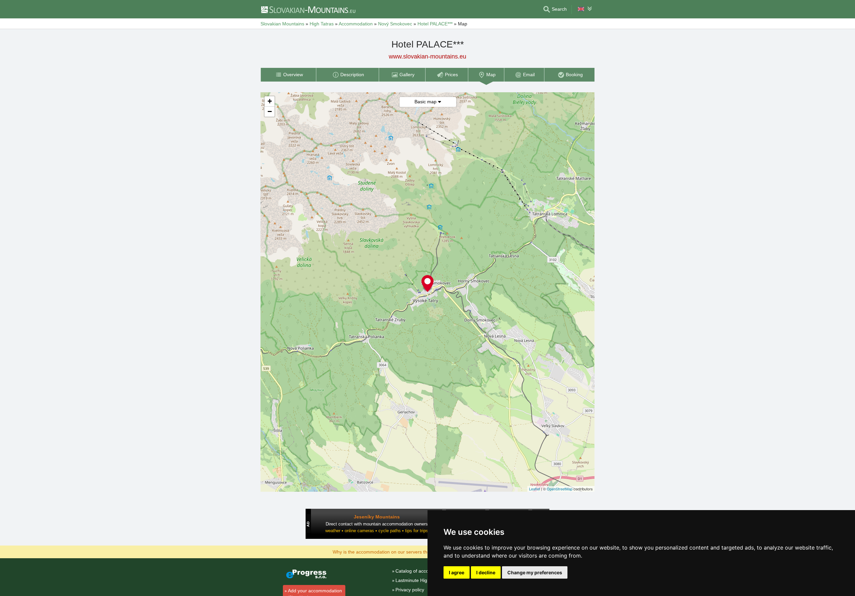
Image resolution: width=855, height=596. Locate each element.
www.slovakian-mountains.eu (427, 56)
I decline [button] (485, 572)
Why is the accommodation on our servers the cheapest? (393, 551)
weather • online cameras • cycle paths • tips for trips (376, 530)
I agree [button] (456, 572)
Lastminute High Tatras (419, 580)
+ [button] (270, 101)
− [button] (270, 111)
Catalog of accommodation (423, 571)
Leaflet (534, 488)
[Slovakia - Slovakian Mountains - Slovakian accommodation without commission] (308, 9)
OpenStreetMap (559, 488)
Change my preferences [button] (534, 572)
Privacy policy (409, 589)
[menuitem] (288, 75)
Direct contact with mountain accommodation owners (377, 523)
